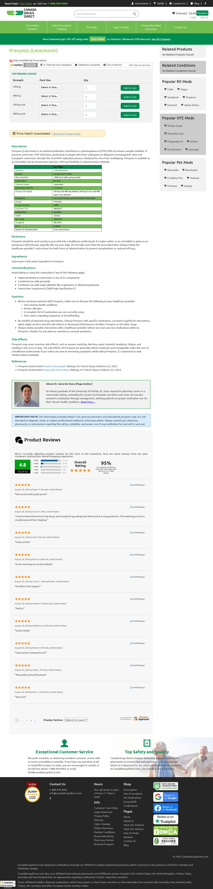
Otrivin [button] (194, 141)
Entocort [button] (172, 104)
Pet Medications (132, 797)
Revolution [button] (192, 169)
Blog (196, 3)
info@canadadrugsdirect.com (66, 793)
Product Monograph (54, 366)
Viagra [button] (184, 89)
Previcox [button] (172, 185)
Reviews (128, 837)
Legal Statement (103, 811)
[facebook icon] (205, 3)
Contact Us (179, 3)
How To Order (131, 832)
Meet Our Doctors (134, 828)
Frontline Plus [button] (175, 177)
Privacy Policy (101, 815)
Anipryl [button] (188, 185)
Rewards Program (104, 844)
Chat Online (25, 3)
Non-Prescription (133, 793)
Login (193, 17)
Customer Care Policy (106, 807)
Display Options (53, 719)
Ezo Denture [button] (174, 149)
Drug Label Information (56, 369)
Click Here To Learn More (66, 133)
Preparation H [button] (175, 141)
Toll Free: (52, 3)
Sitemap (98, 819)
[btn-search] (134, 14)
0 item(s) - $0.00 (185, 13)
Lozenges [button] (194, 149)
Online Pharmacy (103, 827)
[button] (8, 885)
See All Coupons (161, 39)
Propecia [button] (191, 97)
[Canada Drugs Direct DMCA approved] (165, 831)
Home (127, 816)
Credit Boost (131, 805)
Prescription (130, 789)
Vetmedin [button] (172, 169)
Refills (160, 3)
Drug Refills (130, 801)
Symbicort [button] (173, 97)
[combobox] (50, 87)
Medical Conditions (104, 832)
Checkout (202, 12)
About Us (129, 820)
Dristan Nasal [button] (174, 125)
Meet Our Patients (134, 824)
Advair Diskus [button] (191, 104)
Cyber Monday (102, 823)
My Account (141, 3)
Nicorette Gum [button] (175, 133)
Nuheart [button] (194, 177)
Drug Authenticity (104, 836)
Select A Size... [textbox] (49, 87)
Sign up (204, 17)
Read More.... (88, 401)
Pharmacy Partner (104, 839)
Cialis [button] (170, 89)
